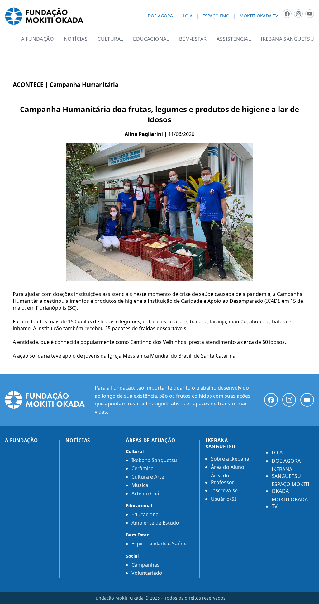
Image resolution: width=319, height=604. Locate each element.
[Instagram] (289, 400)
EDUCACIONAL (151, 38)
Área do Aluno (227, 467)
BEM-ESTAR (193, 38)
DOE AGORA (160, 16)
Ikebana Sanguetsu (154, 460)
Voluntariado (146, 572)
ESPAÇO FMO (216, 16)
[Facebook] (271, 400)
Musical (140, 485)
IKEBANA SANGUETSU (287, 38)
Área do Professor (222, 479)
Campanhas (145, 564)
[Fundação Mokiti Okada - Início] (45, 400)
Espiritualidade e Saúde (159, 543)
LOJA (188, 16)
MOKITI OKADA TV (259, 16)
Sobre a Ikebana (230, 458)
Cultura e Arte (147, 476)
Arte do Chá (145, 493)
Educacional (145, 514)
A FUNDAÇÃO (37, 38)
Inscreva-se (224, 490)
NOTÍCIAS (76, 38)
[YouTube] (307, 400)
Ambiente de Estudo (155, 522)
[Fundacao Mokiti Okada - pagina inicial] (44, 16)
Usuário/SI (223, 498)
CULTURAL (110, 38)
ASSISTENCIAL (234, 38)
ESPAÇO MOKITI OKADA (290, 487)
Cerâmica (142, 468)
